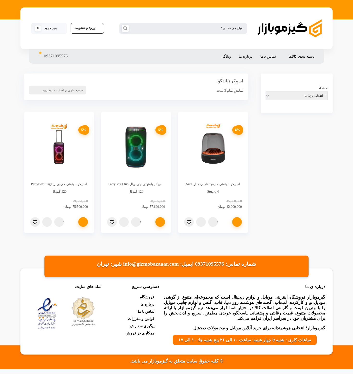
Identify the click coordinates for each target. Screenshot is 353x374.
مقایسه (201, 222)
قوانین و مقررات (141, 319)
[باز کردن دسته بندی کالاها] (285, 56)
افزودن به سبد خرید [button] (237, 222)
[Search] (125, 28)
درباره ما (147, 304)
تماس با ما (146, 311)
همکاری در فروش (140, 333)
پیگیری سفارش (142, 326)
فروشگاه (147, 297)
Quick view (217, 222)
